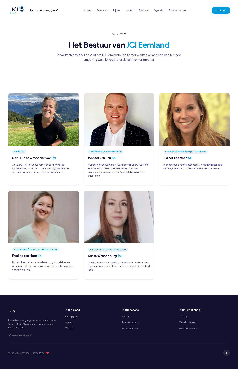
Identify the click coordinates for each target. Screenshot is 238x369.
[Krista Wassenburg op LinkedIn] (119, 255)
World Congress (188, 322)
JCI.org (183, 316)
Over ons (102, 10)
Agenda (158, 10)
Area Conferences (188, 328)
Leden (129, 10)
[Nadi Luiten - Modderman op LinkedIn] (54, 158)
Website (126, 316)
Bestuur (143, 10)
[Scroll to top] (226, 353)
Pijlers (116, 10)
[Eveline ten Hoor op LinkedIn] (40, 255)
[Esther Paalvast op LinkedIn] (189, 158)
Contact (221, 10)
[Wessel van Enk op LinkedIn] (114, 158)
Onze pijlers (71, 316)
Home (87, 10)
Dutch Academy (130, 322)
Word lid (69, 328)
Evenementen (177, 10)
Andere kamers (130, 328)
